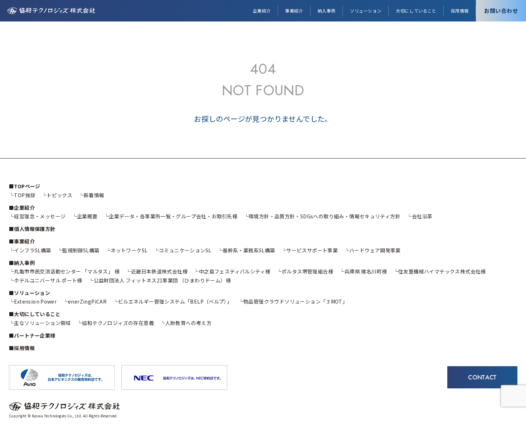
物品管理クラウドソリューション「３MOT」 (295, 301)
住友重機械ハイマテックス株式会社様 (442, 271)
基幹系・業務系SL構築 (249, 250)
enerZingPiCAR (87, 301)
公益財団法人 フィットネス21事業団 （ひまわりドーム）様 (162, 280)
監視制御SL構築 (80, 250)
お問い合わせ (501, 10)
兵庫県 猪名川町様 (366, 271)
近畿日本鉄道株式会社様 (159, 271)
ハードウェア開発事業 (375, 250)
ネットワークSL (129, 250)
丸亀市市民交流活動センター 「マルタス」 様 (67, 271)
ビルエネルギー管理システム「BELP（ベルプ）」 (175, 301)
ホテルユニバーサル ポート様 (48, 280)
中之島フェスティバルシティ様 (234, 271)
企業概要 (87, 216)
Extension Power (35, 301)
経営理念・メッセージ (39, 216)
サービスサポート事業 (312, 250)
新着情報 (94, 195)
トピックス (59, 195)
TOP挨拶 (24, 195)
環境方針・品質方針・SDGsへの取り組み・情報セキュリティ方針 (324, 216)
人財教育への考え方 (188, 322)
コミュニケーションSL (185, 250)
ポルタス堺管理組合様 (307, 271)
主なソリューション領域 (42, 322)
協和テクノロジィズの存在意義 (118, 322)
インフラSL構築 (32, 250)
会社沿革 (422, 216)
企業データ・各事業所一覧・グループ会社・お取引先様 (173, 216)
